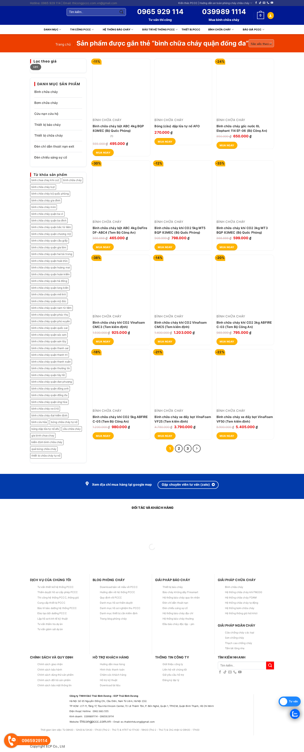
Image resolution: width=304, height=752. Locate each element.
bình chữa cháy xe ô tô (45, 408)
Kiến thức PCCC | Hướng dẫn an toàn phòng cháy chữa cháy (213, 3)
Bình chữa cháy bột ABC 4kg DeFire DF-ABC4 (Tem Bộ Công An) (120, 230)
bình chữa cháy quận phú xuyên (50, 321)
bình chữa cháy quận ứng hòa (49, 402)
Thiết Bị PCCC (191, 29)
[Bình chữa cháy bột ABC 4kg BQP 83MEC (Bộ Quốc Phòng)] (121, 87)
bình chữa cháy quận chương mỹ (51, 233)
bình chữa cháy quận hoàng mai (50, 267)
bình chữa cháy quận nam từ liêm (51, 307)
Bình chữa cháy (219, 29)
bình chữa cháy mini (43, 207)
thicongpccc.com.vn (95, 721)
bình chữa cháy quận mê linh (48, 294)
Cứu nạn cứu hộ (46, 114)
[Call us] (268, 2)
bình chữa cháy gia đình (45, 200)
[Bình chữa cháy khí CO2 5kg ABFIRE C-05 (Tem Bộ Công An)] (121, 378)
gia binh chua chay (42, 435)
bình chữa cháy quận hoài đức (49, 260)
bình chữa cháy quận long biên (49, 287)
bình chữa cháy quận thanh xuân (51, 361)
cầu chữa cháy (71, 428)
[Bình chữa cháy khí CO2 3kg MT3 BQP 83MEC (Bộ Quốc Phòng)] (245, 189)
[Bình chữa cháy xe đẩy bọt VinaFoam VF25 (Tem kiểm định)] (183, 378)
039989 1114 (224, 11)
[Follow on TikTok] (260, 2)
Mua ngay (103, 152)
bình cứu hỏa (39, 422)
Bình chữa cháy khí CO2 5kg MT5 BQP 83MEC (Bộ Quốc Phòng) (179, 230)
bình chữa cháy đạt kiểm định (49, 415)
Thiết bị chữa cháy (48, 135)
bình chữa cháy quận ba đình (48, 220)
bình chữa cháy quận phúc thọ (49, 314)
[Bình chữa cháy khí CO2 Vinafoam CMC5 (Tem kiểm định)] (183, 283)
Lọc (35, 66)
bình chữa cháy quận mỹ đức (49, 301)
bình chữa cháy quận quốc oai (49, 327)
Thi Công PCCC (80, 29)
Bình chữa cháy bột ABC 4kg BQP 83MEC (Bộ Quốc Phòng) (118, 128)
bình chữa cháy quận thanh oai (49, 348)
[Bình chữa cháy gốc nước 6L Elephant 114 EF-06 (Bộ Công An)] (245, 87)
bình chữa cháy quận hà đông (49, 280)
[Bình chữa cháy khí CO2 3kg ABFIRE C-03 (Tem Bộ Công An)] (245, 283)
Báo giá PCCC (252, 29)
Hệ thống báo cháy (116, 29)
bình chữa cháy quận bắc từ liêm (51, 227)
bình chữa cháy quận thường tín (50, 368)
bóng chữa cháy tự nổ (64, 422)
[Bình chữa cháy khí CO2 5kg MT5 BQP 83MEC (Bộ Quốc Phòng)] (183, 189)
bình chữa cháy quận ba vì (47, 213)
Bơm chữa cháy (46, 103)
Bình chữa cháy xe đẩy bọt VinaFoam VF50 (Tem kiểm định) (245, 419)
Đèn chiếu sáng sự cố (50, 157)
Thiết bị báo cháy (47, 125)
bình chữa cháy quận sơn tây (48, 341)
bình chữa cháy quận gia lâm (48, 247)
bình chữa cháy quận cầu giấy (49, 240)
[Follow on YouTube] (272, 2)
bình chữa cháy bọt (43, 187)
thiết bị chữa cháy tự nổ (45, 455)
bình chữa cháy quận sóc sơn (48, 334)
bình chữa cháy (72, 180)
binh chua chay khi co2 (45, 180)
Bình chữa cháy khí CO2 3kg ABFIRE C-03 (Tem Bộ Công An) (244, 325)
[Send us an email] (264, 2)
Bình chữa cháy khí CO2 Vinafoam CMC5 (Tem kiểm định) (180, 325)
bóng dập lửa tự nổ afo (45, 428)
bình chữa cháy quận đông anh (50, 388)
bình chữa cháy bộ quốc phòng (50, 193)
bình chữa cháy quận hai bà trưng (51, 254)
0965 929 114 (160, 11)
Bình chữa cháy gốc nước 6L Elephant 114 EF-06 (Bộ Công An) (242, 128)
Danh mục (51, 29)
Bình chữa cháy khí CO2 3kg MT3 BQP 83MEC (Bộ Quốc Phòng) (242, 230)
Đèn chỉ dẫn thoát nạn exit (54, 146)
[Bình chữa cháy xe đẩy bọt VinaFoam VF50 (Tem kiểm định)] (245, 378)
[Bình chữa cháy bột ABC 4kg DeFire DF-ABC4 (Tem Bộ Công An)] (121, 189)
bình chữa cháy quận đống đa (49, 395)
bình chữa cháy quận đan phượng (51, 381)
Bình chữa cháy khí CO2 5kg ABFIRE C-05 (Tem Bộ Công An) (120, 419)
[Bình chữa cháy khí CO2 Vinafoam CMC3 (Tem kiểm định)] (121, 283)
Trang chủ (63, 44)
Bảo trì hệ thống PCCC (158, 29)
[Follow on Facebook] (256, 2)
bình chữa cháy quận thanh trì (49, 354)
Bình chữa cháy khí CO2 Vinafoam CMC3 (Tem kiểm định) (119, 325)
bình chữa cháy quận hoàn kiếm (50, 274)
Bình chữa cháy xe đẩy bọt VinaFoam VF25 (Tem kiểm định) (182, 419)
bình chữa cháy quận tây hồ (48, 375)
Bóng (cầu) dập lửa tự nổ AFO (177, 126)
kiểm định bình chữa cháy (46, 442)
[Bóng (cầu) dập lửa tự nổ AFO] (183, 87)
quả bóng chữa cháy (43, 448)
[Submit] (121, 12)
